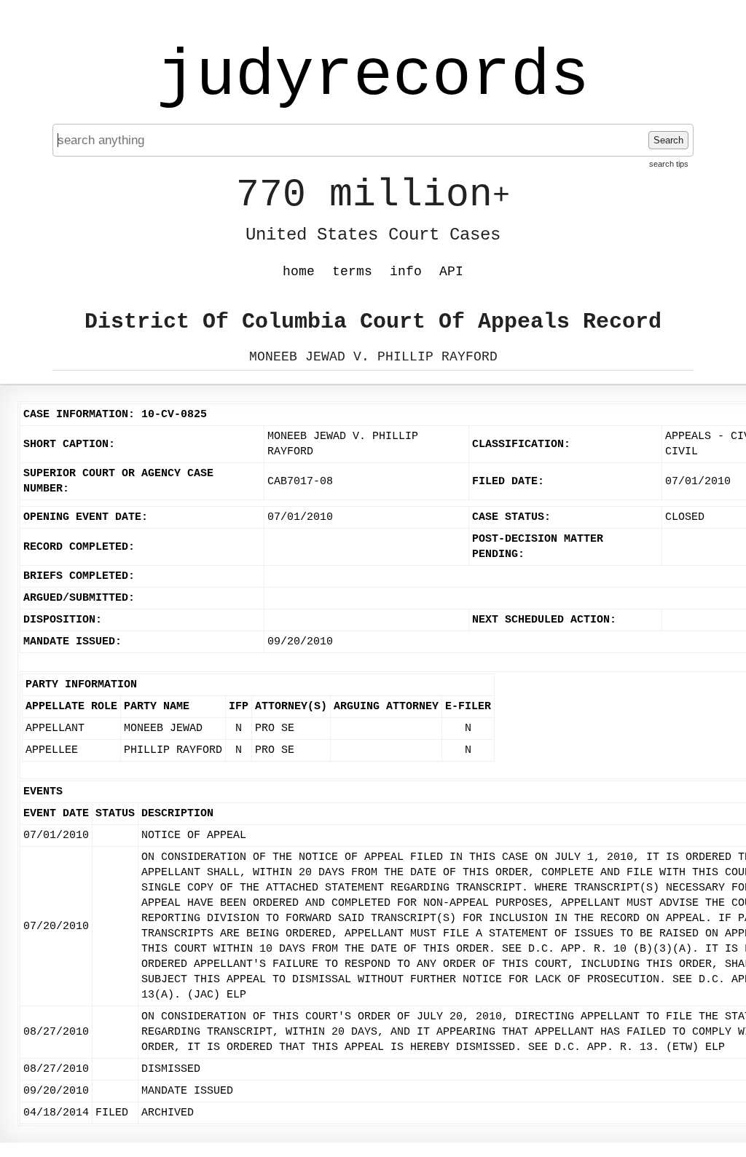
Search (668, 140)
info (406, 271)
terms (352, 271)
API (451, 271)
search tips (668, 163)
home (299, 271)
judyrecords (373, 76)
